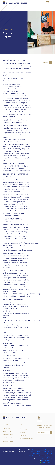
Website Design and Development (22, 450)
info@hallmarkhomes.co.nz (26, 438)
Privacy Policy (15, 450)
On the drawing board (8, 434)
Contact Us (45, 63)
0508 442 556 (23, 435)
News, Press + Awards (8, 441)
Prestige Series (6, 428)
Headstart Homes (7, 431)
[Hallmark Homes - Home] (15, 2)
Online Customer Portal (8, 438)
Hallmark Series (6, 425)
